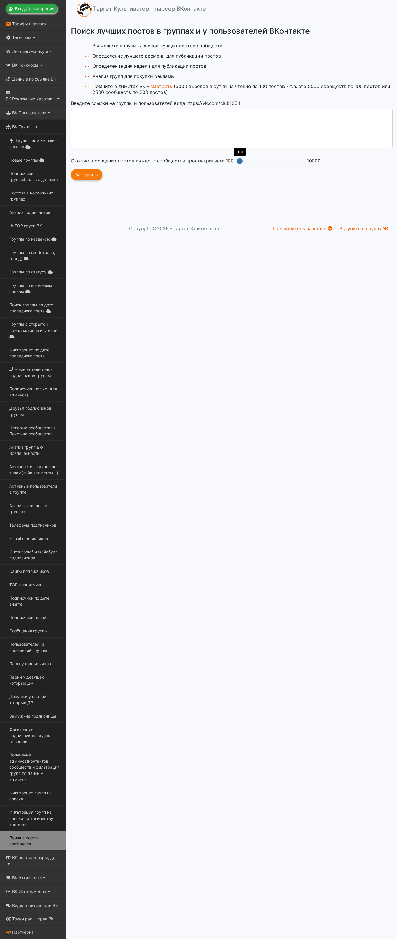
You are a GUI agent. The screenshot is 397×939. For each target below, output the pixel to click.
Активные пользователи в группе (33, 489)
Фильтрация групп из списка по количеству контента (31, 818)
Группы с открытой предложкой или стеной (33, 327)
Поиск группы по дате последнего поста (31, 307)
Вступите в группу (361, 228)
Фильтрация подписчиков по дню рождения (29, 735)
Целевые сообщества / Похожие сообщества (32, 430)
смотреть (161, 86)
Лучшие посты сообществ (23, 840)
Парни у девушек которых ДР (26, 680)
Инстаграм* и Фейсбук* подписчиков (33, 554)
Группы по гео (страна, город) (32, 255)
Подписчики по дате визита (29, 601)
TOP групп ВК (28, 225)
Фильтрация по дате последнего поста (29, 352)
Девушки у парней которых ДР (27, 699)
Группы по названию (30, 239)
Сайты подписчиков (29, 571)
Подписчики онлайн (29, 617)
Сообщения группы (28, 630)
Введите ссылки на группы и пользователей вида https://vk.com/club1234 (155, 103)
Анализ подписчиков (29, 212)
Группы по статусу (28, 271)
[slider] (240, 161)
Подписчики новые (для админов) (33, 391)
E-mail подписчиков (28, 538)
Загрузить (86, 175)
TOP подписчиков (27, 584)
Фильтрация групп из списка (30, 795)
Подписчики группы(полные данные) (33, 176)
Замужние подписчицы (32, 715)
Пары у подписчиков (30, 663)
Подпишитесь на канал (300, 228)
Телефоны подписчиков (32, 525)
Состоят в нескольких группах (31, 195)
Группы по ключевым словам (30, 288)
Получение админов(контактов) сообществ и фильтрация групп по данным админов (34, 767)
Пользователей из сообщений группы (28, 647)
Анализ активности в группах (30, 508)
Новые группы (24, 160)
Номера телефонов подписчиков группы (31, 372)
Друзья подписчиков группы (30, 411)
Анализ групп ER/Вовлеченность (26, 450)
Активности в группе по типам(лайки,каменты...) (33, 469)
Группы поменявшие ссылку (33, 143)
